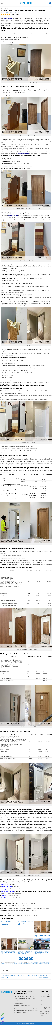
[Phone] (2, 1014)
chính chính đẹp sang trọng (36, 962)
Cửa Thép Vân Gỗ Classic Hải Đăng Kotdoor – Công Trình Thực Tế (41, 952)
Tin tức (7, 8)
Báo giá (3, 8)
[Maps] (2, 1022)
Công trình (16, 962)
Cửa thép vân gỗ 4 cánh (36, 963)
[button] (3, 3)
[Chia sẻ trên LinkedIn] (32, 958)
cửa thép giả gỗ (15, 963)
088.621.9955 (23, 1001)
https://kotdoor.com (12, 895)
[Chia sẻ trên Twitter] (25, 958)
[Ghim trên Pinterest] (30, 958)
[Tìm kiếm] (50, 3)
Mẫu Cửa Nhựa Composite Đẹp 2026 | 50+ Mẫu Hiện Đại (25, 923)
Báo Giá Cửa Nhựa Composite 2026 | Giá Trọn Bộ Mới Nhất (8, 923)
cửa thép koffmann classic (25, 963)
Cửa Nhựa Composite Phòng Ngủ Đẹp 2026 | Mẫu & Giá (42, 935)
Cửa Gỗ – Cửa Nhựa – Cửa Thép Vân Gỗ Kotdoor (19, 889)
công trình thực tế (46, 962)
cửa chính (3, 963)
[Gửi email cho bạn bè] (27, 958)
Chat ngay (20, 1003)
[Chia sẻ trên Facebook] (22, 958)
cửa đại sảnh (8, 963)
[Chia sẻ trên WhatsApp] (20, 958)
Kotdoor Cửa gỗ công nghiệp (17, 12)
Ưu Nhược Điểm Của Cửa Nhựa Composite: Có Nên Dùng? (8, 952)
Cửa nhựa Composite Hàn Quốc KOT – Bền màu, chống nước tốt (25, 952)
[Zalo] (2, 1018)
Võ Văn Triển (15, 886)
